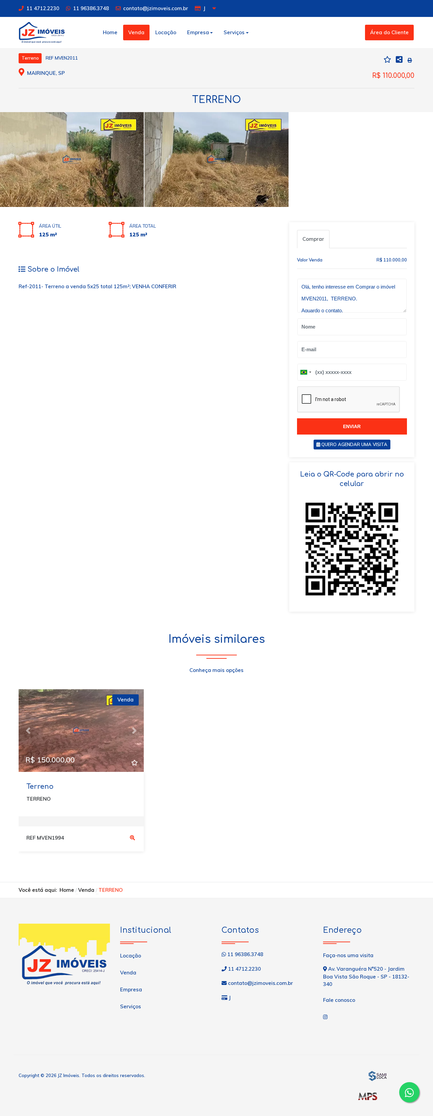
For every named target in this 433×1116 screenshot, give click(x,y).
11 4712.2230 (42, 8)
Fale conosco (339, 1000)
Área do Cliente (389, 32)
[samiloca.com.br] (377, 1075)
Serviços (130, 1006)
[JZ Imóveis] (42, 32)
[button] (28, 730)
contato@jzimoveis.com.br (155, 8)
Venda (136, 32)
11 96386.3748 (91, 8)
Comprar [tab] (313, 239)
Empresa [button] (198, 32)
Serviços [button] (234, 32)
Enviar (352, 426)
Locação (165, 32)
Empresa (131, 989)
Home (110, 32)
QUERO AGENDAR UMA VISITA (353, 444)
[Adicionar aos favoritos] (134, 762)
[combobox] (305, 372)
